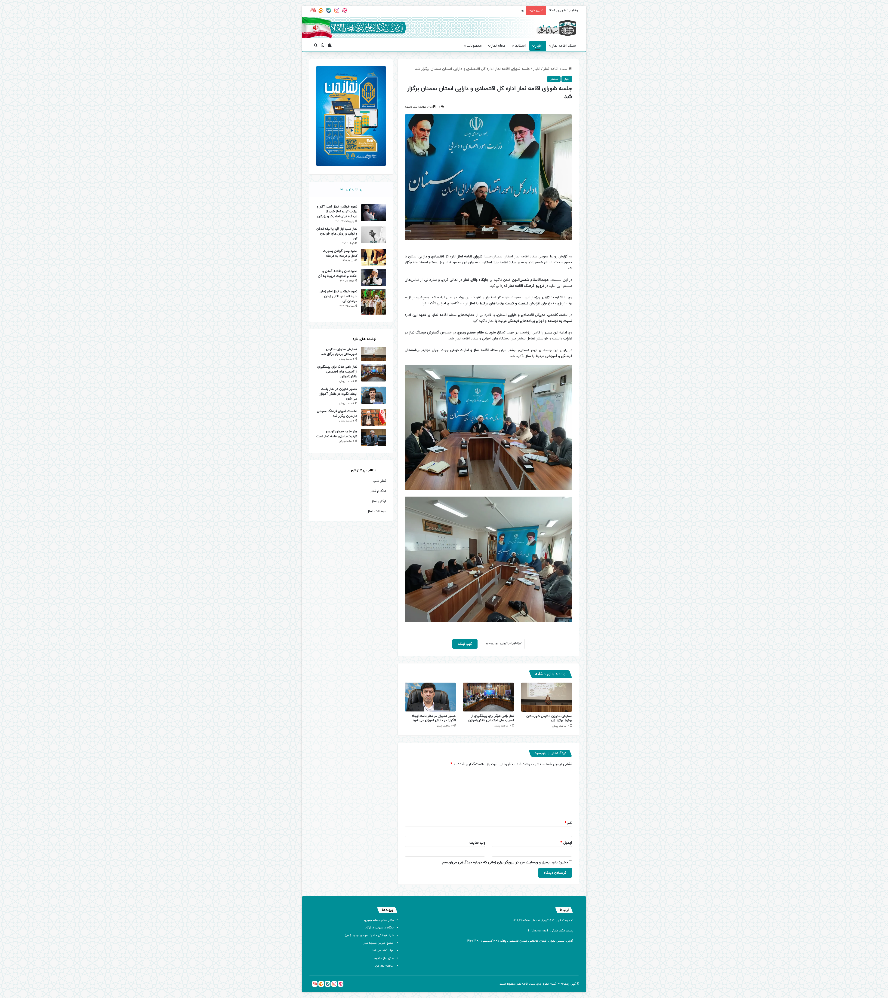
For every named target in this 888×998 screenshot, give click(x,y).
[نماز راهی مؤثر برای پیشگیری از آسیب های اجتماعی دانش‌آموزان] (488, 697)
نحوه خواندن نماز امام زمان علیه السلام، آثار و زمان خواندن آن (338, 296)
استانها (520, 45)
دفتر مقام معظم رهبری (379, 920)
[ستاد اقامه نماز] (556, 28)
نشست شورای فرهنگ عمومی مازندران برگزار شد (337, 413)
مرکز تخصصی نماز (382, 951)
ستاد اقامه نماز (564, 45)
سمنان (554, 79)
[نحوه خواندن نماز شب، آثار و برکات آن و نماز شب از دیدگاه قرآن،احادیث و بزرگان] (373, 212)
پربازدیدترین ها (351, 189)
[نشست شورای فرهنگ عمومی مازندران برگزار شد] (373, 417)
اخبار (539, 45)
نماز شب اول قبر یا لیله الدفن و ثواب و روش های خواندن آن (336, 234)
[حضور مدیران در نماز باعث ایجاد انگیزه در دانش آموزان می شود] (430, 697)
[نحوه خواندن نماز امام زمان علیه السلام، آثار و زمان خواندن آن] (373, 302)
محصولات (474, 45)
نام (568, 823)
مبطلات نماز (376, 511)
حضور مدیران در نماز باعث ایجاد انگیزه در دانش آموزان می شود (434, 718)
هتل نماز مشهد (384, 958)
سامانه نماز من (384, 966)
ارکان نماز (378, 501)
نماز (519, 984)
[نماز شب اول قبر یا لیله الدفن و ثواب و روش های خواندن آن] (373, 234)
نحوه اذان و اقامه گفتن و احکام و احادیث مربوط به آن (337, 273)
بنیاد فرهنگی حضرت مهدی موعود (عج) (369, 935)
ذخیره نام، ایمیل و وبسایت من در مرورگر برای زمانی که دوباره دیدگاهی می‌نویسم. (504, 862)
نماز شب (379, 480)
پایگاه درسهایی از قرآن (379, 928)
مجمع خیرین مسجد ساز (379, 943)
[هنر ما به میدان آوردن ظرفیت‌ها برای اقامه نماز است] (373, 437)
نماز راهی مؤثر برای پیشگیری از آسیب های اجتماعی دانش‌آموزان (491, 718)
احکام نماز (378, 491)
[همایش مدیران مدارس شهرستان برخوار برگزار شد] (546, 697)
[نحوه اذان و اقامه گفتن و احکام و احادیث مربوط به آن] (373, 277)
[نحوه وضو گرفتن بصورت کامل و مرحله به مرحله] (373, 257)
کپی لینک (465, 644)
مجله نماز (498, 45)
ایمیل (566, 842)
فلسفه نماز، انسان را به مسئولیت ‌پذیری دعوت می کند (489, 10)
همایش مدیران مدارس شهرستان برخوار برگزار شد (339, 351)
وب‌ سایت (477, 842)
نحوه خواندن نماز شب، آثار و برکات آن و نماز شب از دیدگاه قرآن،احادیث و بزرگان (337, 211)
